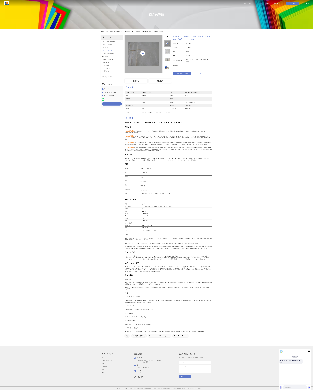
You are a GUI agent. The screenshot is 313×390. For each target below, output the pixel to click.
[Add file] (281, 387)
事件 (103, 369)
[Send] (309, 387)
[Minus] (309, 351)
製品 (260, 3)
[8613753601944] (142, 377)
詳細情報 (136, 81)
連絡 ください (277, 3)
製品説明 (160, 81)
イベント (268, 3)
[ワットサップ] (103, 99)
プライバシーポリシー (118, 388)
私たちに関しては (252, 3)
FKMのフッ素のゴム (114, 31)
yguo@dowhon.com (110, 92)
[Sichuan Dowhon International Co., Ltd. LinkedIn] (139, 377)
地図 (126, 388)
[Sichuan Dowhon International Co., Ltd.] (6, 3)
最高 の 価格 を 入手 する (181, 73)
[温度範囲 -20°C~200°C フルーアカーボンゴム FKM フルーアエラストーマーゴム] (143, 54)
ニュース (104, 366)
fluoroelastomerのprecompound (159, 336)
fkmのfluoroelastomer (181, 336)
